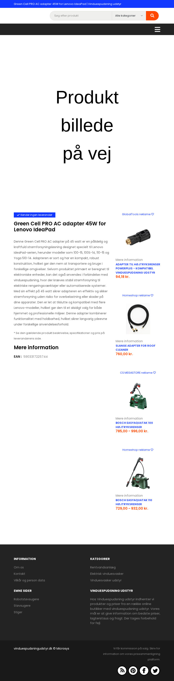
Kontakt (19, 574)
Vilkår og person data (29, 580)
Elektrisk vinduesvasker (106, 574)
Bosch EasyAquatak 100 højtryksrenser (134, 425)
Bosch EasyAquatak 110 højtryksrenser (134, 502)
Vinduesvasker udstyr (106, 580)
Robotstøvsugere (26, 599)
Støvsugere (22, 605)
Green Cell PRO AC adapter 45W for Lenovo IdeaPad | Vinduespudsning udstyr (67, 4)
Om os (19, 567)
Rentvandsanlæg (103, 567)
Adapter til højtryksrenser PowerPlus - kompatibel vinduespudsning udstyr (138, 268)
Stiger (18, 612)
